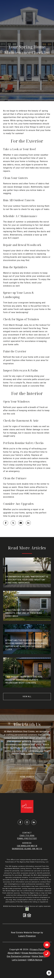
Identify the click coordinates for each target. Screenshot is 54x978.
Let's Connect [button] (27, 768)
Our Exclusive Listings (18, 956)
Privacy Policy (37, 949)
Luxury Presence (27, 936)
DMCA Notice (35, 960)
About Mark (14, 953)
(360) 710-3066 (27, 836)
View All (27, 697)
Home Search (27, 777)
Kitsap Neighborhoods (33, 953)
